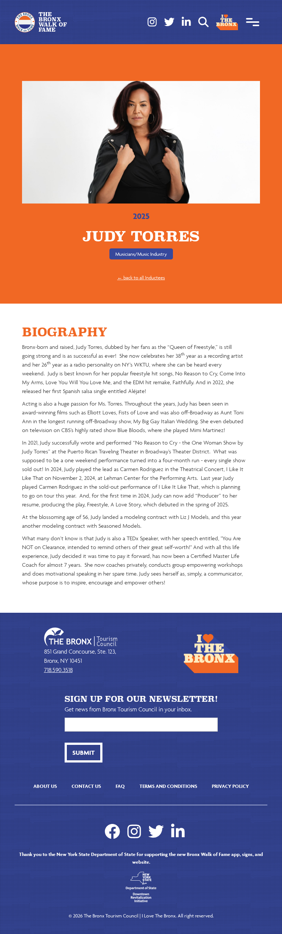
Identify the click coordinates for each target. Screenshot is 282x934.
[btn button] (83, 753)
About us (45, 786)
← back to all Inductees (141, 278)
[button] (252, 22)
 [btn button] (203, 22)
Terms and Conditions (168, 786)
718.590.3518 (58, 669)
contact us (86, 786)
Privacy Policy (230, 786)
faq (120, 786)
